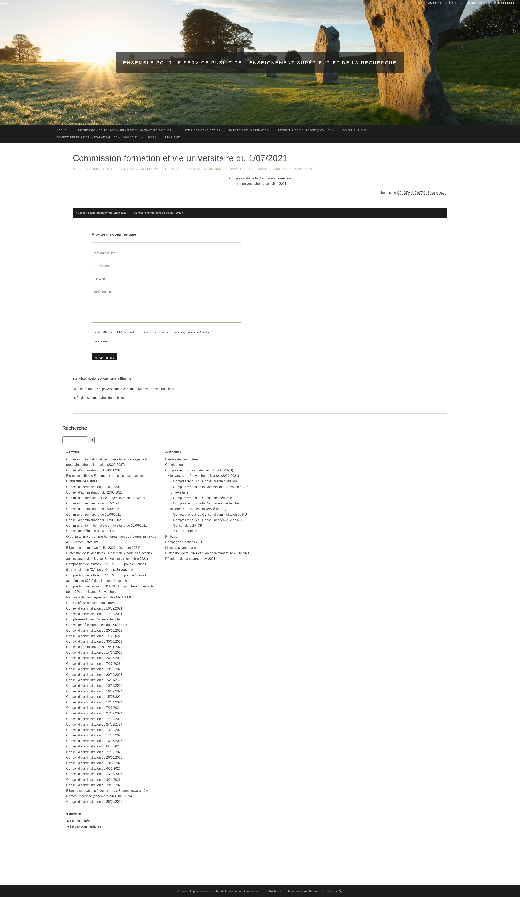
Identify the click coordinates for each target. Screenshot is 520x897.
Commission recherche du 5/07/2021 (92, 503)
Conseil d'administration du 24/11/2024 (94, 724)
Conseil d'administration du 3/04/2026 (93, 779)
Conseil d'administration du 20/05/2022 (94, 630)
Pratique (171, 536)
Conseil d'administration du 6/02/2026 (93, 768)
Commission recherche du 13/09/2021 (93, 514)
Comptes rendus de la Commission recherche (206, 503)
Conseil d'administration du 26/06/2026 (94, 801)
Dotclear (331, 891)
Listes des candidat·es (181, 547)
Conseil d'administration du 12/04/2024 (94, 702)
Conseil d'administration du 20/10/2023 (94, 674)
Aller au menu (463, 2)
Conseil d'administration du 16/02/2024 (94, 691)
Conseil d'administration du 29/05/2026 (94, 785)
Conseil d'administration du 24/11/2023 (94, 680)
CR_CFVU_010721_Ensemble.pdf (422, 192)
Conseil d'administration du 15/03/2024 (94, 697)
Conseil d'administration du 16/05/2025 (94, 741)
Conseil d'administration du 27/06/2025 (94, 752)
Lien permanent (299, 168)
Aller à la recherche (497, 2)
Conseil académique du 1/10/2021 (91, 531)
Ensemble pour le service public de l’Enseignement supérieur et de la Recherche (260, 62)
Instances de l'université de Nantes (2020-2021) (204, 475)
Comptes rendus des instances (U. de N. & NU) (199, 470)
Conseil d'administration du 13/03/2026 (94, 774)
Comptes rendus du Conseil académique (202, 498)
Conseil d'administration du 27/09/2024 (94, 713)
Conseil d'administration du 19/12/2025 (94, 763)
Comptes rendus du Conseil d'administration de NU (210, 514)
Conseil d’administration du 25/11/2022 (94, 647)
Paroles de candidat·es (181, 459)
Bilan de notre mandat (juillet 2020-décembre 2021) (103, 547)
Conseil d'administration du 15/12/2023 (94, 685)
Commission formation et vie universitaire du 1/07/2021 (105, 498)
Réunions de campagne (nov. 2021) (191, 558)
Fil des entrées (80, 821)
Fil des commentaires (85, 826)
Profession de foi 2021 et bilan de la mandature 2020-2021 (207, 553)
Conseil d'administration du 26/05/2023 (94, 658)
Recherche (74, 428)
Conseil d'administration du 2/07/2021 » (159, 212)
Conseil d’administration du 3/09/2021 (93, 509)
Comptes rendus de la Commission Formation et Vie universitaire (224, 168)
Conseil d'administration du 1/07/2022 (93, 636)
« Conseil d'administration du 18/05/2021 (100, 212)
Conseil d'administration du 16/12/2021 (94, 608)
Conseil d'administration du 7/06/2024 (93, 707)
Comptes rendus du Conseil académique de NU (207, 520)
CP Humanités (186, 531)
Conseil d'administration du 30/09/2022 (94, 641)
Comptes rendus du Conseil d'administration (205, 481)
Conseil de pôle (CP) (188, 525)
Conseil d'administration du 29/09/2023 (94, 669)
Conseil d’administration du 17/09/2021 (94, 520)
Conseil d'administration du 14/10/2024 (94, 719)
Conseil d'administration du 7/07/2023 (93, 663)
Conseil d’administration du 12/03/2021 (94, 492)
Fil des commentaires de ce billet (100, 397)
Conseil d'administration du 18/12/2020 (94, 487)
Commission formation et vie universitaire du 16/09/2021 (106, 525)
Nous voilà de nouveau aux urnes (90, 603)
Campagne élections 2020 (184, 542)
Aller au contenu (432, 2)
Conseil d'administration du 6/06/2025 (93, 746)
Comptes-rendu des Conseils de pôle (93, 619)
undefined (102, 341)
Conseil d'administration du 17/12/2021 (94, 614)
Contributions (174, 464)
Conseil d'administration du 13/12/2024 (94, 730)
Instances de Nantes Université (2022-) (198, 509)
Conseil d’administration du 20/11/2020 (94, 470)
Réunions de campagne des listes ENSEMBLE (100, 597)
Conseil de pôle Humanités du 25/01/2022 (96, 625)
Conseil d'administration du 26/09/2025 (94, 757)
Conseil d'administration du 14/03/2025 (94, 735)
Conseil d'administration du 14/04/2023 (94, 652)
